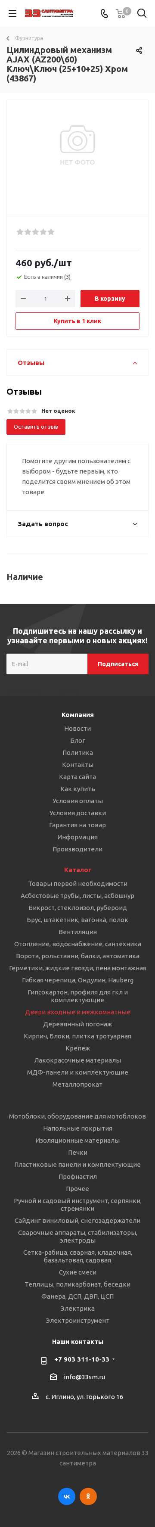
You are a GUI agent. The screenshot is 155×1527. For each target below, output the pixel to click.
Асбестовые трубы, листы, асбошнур (77, 895)
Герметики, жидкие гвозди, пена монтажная (77, 968)
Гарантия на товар (77, 825)
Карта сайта (77, 776)
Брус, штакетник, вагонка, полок (77, 919)
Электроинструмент (77, 1320)
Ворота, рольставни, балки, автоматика (78, 956)
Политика (77, 752)
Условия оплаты (78, 800)
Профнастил (78, 1176)
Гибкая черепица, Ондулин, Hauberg (77, 980)
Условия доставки (78, 812)
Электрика (78, 1308)
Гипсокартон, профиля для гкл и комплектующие (78, 995)
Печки (77, 1152)
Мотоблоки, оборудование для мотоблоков (77, 1116)
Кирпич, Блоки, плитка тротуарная (77, 1036)
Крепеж (77, 1048)
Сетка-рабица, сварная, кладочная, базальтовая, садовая (77, 1256)
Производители (77, 849)
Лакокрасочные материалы (77, 1060)
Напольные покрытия (77, 1128)
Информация (77, 837)
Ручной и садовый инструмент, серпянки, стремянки (78, 1204)
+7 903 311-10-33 (81, 1359)
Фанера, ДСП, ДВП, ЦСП (77, 1296)
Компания (78, 714)
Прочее (77, 1188)
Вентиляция (78, 931)
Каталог (77, 869)
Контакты (77, 764)
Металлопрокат (77, 1084)
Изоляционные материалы (77, 1140)
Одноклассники (88, 1496)
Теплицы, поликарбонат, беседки (77, 1284)
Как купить (77, 788)
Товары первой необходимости (77, 883)
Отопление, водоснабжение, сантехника (77, 943)
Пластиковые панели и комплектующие (77, 1164)
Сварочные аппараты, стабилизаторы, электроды (77, 1236)
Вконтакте (66, 1496)
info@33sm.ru (84, 1377)
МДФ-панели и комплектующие (77, 1072)
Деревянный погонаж (77, 1024)
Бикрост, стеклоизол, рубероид (77, 907)
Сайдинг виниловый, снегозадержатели (77, 1220)
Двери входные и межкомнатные (77, 1012)
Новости (77, 728)
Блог (77, 740)
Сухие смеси (77, 1272)
